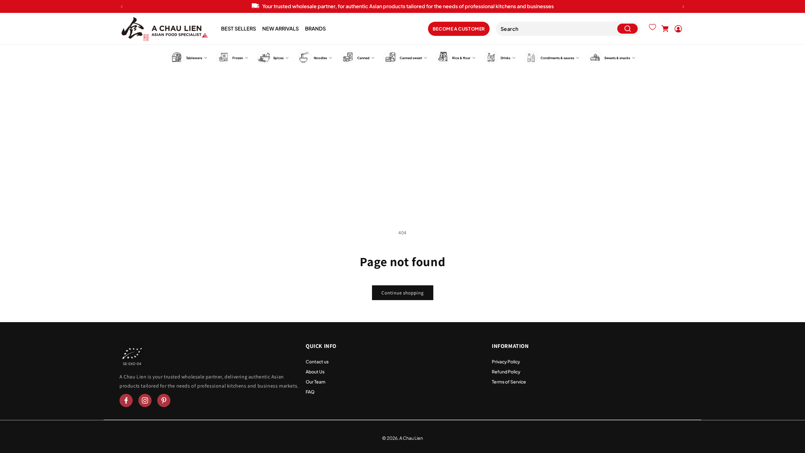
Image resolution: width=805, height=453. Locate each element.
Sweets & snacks (617, 58)
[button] (665, 29)
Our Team (315, 381)
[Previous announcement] (122, 7)
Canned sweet (411, 58)
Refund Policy (506, 371)
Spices (278, 58)
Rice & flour (461, 58)
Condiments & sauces (557, 58)
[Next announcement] (683, 7)
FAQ (310, 391)
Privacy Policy (506, 361)
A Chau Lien (411, 438)
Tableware (194, 58)
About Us (315, 371)
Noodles (320, 58)
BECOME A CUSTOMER (459, 28)
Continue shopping (402, 293)
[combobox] (568, 29)
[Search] (627, 29)
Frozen (237, 58)
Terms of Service (509, 381)
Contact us (317, 361)
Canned (363, 58)
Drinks (505, 58)
